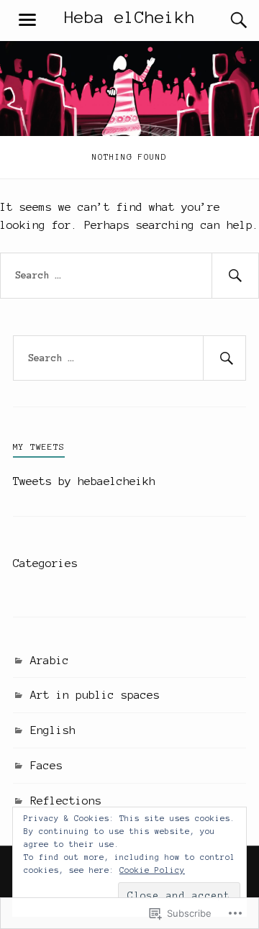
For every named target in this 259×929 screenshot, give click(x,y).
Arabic (49, 660)
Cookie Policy (152, 870)
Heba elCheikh (129, 17)
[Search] (224, 20)
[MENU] (27, 20)
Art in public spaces (95, 695)
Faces (46, 765)
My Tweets (39, 446)
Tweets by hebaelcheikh (84, 481)
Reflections (65, 800)
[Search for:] (129, 276)
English (53, 730)
